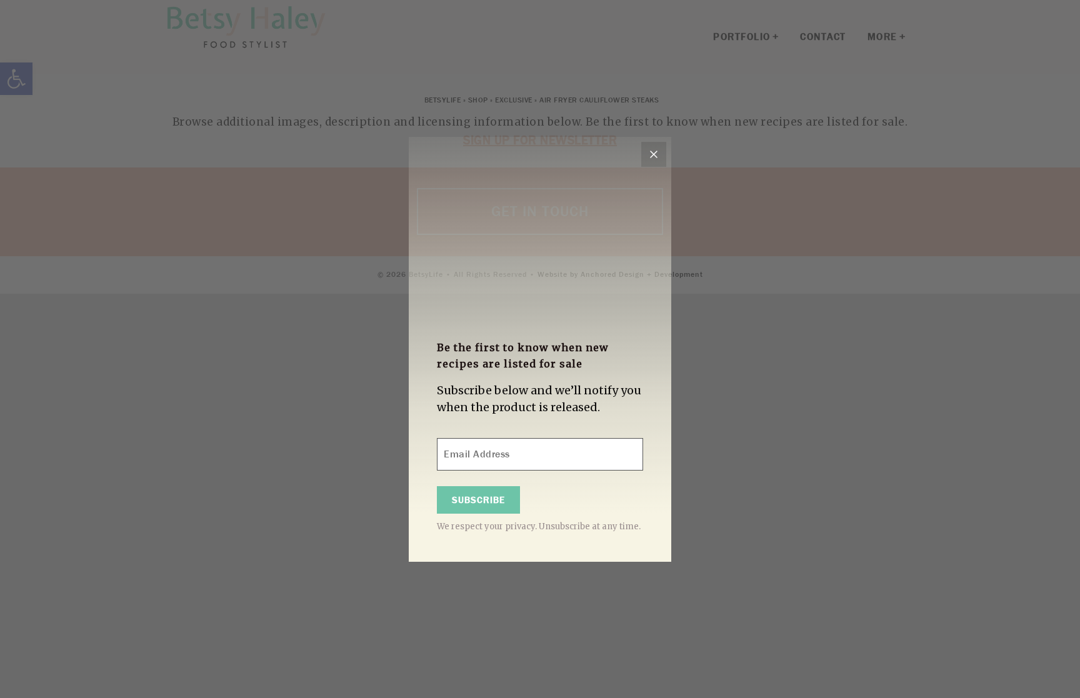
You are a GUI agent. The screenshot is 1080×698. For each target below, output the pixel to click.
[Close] (653, 154)
